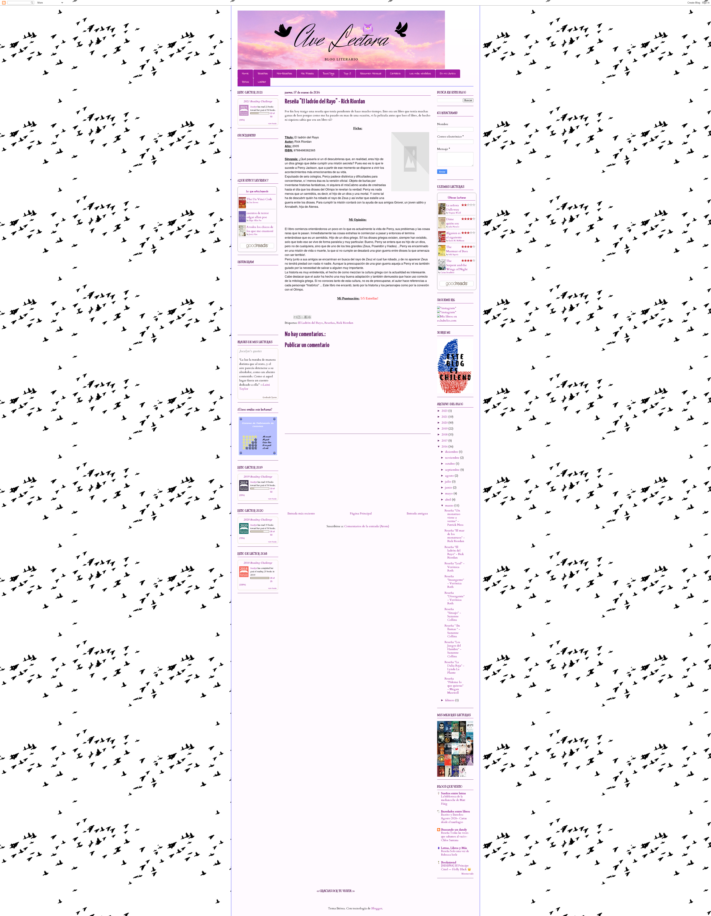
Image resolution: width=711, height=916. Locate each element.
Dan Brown (253, 202)
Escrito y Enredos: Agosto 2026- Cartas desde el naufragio (454, 818)
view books (272, 123)
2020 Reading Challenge (258, 519)
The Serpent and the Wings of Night (457, 265)
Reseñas (263, 73)
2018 (445, 435)
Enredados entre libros (455, 811)
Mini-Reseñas (284, 73)
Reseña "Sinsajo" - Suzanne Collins (453, 614)
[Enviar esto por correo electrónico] (295, 317)
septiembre (452, 470)
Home (245, 73)
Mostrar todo (467, 873)
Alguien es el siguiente (454, 235)
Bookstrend (448, 862)
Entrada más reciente (301, 513)
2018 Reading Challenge (258, 562)
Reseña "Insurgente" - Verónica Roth (454, 581)
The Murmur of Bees (457, 249)
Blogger (376, 908)
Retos (245, 82)
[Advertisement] (358, 471)
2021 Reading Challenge (258, 101)
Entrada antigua (417, 513)
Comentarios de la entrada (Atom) (366, 526)
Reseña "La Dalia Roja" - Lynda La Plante (454, 667)
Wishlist (262, 82)
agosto (450, 476)
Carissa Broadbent (447, 272)
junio (449, 488)
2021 (445, 417)
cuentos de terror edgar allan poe (258, 215)
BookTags (328, 73)
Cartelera (395, 73)
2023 (445, 411)
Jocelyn (253, 106)
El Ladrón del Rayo (310, 323)
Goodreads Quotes (270, 397)
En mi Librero (448, 73)
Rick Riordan (344, 323)
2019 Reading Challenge (258, 476)
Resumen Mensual (370, 73)
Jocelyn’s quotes (250, 351)
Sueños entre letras (453, 793)
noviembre (452, 458)
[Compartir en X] (302, 317)
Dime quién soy (452, 221)
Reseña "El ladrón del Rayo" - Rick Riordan (454, 552)
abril (448, 500)
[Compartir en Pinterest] (309, 317)
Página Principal (361, 513)
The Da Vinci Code (259, 199)
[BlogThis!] (299, 317)
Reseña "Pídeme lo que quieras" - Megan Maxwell (454, 686)
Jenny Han (253, 234)
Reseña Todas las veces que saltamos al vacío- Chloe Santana (454, 836)
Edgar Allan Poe (255, 220)
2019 (445, 429)
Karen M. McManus (456, 240)
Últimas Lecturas (457, 197)
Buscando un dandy (454, 830)
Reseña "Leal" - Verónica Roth (455, 566)
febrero (450, 700)
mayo (449, 493)
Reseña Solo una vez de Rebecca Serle (455, 853)
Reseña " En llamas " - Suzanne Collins (452, 631)
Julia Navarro (454, 227)
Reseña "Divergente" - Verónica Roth (455, 598)
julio (448, 482)
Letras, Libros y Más (454, 848)
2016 (445, 447)
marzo (449, 505)
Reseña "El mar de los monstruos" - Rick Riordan (455, 536)
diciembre (452, 452)
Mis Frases (307, 73)
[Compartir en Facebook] (306, 317)
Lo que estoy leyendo (257, 191)
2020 (445, 423)
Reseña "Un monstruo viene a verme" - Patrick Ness (454, 517)
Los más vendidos (420, 73)
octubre (450, 464)
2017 (445, 441)
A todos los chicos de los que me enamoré (260, 229)
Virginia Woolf (455, 213)
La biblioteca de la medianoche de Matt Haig (453, 800)
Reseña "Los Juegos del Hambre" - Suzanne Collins (453, 649)
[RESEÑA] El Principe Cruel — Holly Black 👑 (456, 867)
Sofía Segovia (453, 254)
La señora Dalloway (452, 207)
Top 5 (347, 73)
